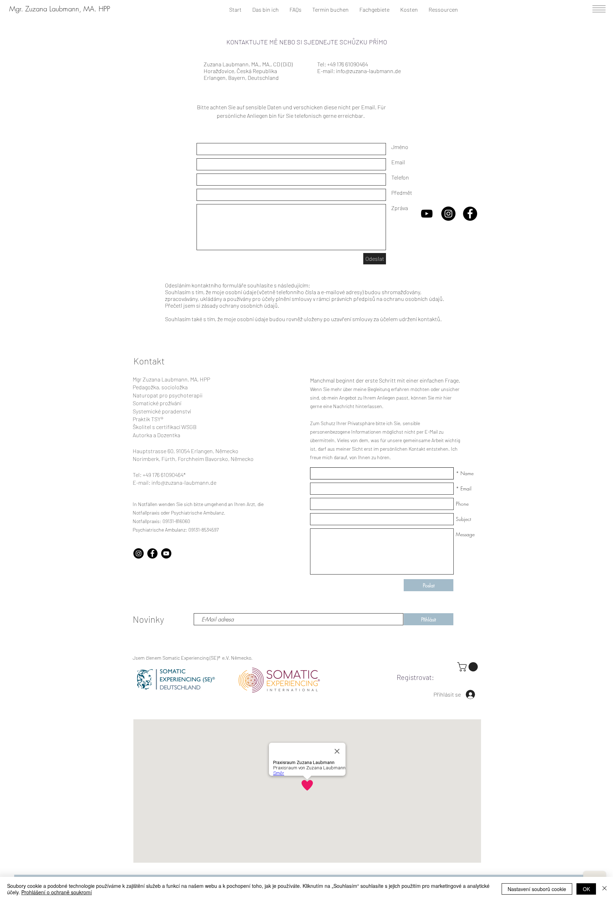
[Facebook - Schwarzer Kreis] (470, 214)
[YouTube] (166, 553)
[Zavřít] (604, 889)
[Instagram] (138, 553)
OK (586, 888)
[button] (599, 9)
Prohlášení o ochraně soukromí (56, 892)
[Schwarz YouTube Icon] (427, 214)
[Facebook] (152, 553)
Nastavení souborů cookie (537, 888)
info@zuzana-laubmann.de (368, 70)
